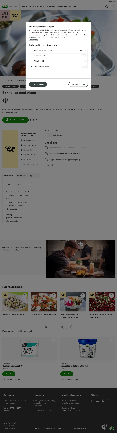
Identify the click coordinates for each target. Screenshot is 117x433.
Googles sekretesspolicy (57, 37)
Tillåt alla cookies (38, 84)
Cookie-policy (33, 40)
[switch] (84, 55)
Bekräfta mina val (78, 84)
